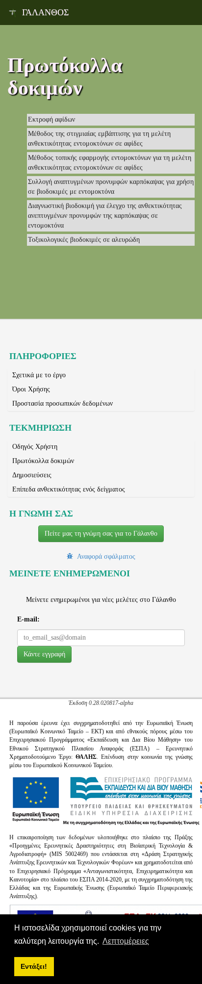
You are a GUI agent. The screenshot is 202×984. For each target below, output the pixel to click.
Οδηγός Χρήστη (34, 446)
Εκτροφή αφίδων (51, 119)
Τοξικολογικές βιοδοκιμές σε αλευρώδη (84, 239)
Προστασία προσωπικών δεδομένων (62, 403)
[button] (44, 654)
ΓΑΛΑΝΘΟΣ (45, 12)
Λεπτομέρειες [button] (125, 941)
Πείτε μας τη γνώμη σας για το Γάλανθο (101, 533)
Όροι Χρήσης (31, 389)
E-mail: (28, 619)
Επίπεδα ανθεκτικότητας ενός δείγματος (68, 489)
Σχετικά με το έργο (39, 375)
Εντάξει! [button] (34, 966)
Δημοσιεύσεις (31, 475)
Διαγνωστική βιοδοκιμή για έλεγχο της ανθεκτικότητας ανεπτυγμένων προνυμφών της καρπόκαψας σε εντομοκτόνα (105, 215)
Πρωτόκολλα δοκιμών (43, 461)
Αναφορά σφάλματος (104, 556)
